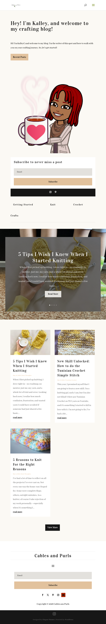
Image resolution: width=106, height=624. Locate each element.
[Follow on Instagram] (50, 192)
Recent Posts (19, 57)
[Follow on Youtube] (63, 595)
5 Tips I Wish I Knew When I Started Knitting (53, 257)
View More (52, 527)
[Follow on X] (48, 595)
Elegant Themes (49, 620)
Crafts (14, 215)
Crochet (78, 204)
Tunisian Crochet (71, 380)
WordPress (69, 620)
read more (17, 417)
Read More (53, 294)
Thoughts (28, 375)
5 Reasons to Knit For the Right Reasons (27, 464)
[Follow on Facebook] (43, 595)
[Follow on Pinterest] (56, 192)
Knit (53, 204)
